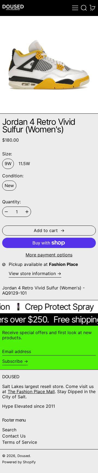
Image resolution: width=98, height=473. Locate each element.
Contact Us (14, 436)
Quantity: (11, 201)
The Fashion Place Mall (31, 391)
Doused (23, 456)
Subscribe (12, 361)
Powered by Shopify (19, 462)
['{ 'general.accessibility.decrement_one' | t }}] (6, 211)
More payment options (49, 254)
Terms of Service (19, 442)
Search (9, 429)
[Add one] (27, 211)
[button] (84, 7)
